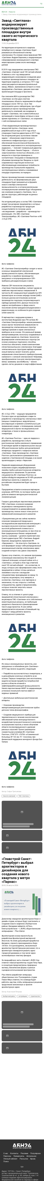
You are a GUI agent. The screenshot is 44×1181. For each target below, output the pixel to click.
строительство (35, 996)
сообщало (17, 1148)
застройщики (23, 996)
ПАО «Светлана (24, 796)
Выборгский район (9, 996)
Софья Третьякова (14, 791)
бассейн (5, 1162)
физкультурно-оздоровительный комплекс (25, 1162)
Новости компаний (9, 796)
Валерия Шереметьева (15, 1157)
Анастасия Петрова (14, 992)
